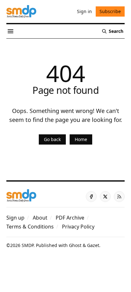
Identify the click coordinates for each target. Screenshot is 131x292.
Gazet (93, 245)
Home (81, 139)
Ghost (75, 245)
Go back (52, 139)
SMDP (27, 245)
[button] (15, 217)
